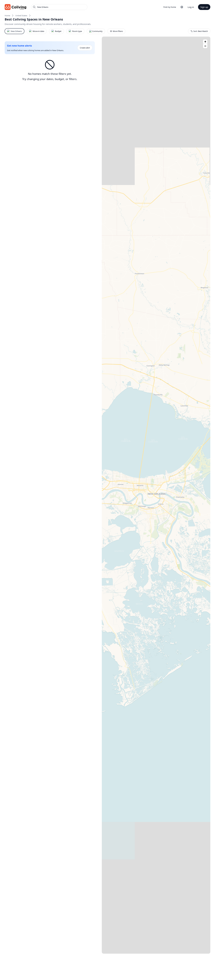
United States (21, 15)
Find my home (169, 7)
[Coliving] (15, 7)
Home (7, 15)
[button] (205, 42)
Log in (191, 7)
